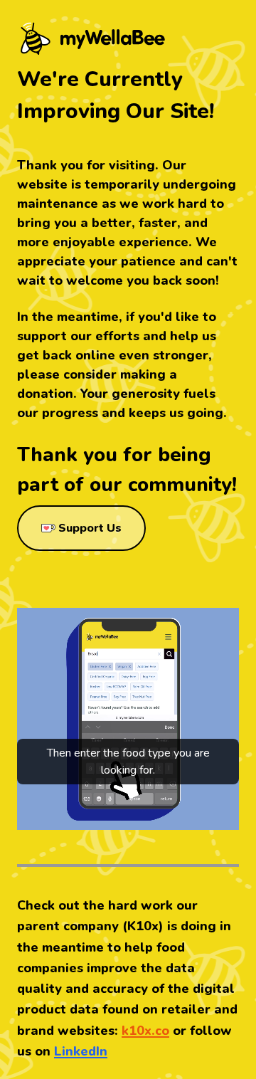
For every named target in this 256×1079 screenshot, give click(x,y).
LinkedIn (80, 1051)
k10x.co (145, 1030)
